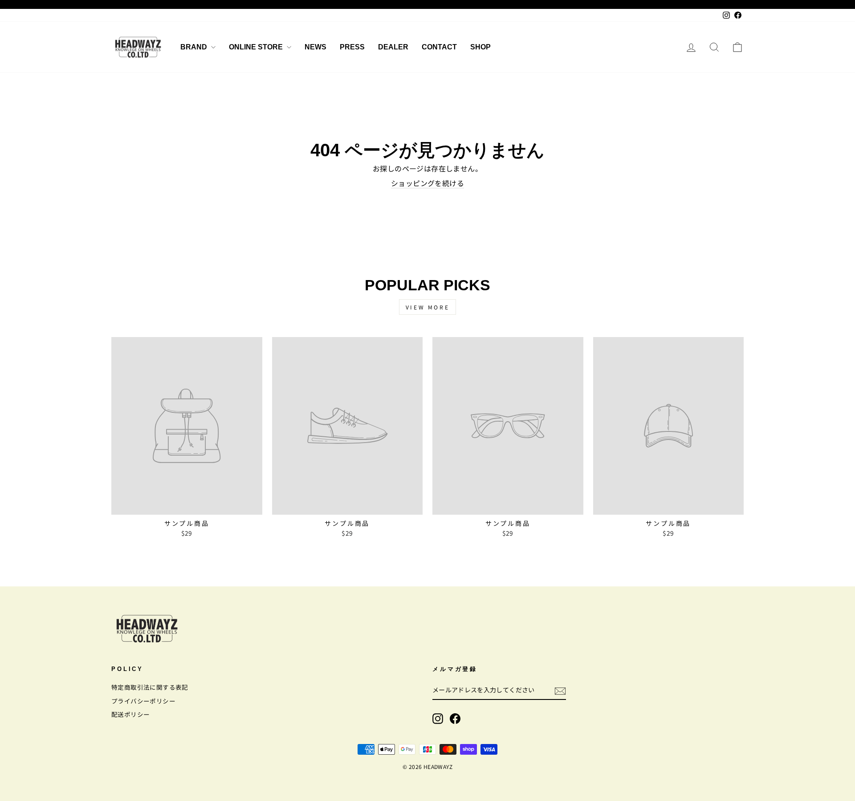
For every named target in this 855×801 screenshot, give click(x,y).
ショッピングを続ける (427, 183)
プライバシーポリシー (143, 700)
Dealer (393, 47)
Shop (480, 47)
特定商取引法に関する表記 (149, 687)
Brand (194, 47)
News (315, 47)
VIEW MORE (427, 307)
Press (352, 47)
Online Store (257, 47)
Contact (439, 47)
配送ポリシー (130, 714)
